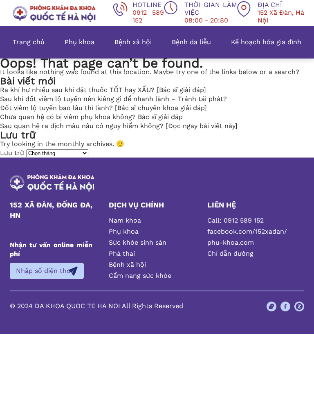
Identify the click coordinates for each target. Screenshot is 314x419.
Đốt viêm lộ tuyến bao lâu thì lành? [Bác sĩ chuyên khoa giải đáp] (103, 108)
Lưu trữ (12, 153)
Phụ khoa (79, 42)
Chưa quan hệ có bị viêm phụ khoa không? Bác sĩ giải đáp (91, 117)
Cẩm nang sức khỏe (173, 75)
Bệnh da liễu (191, 42)
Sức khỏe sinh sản (137, 242)
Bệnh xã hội (133, 42)
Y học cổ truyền (38, 75)
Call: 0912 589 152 (235, 220)
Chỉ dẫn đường (230, 253)
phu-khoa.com (230, 242)
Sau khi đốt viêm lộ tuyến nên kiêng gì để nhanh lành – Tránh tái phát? (113, 99)
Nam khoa (125, 220)
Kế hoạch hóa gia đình (266, 42)
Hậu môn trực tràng (102, 75)
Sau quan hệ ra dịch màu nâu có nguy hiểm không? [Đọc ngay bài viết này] (119, 126)
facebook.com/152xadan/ (247, 231)
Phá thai (122, 253)
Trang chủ (29, 42)
